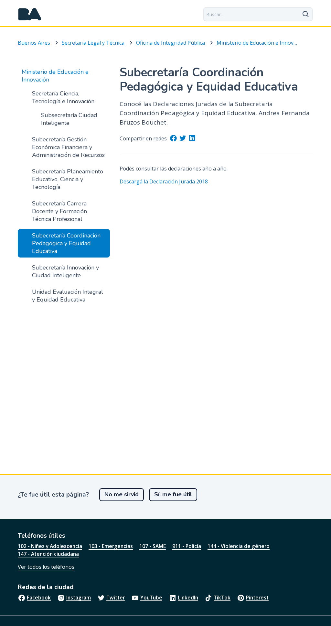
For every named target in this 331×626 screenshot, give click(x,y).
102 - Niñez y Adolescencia (50, 546)
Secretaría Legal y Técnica (93, 42)
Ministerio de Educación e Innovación (258, 42)
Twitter (115, 597)
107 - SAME (152, 546)
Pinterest (257, 597)
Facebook (39, 597)
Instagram (78, 597)
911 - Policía (186, 546)
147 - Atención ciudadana (48, 553)
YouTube (151, 597)
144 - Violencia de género (239, 546)
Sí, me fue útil (173, 494)
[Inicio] (29, 14)
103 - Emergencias (111, 546)
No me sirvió (121, 494)
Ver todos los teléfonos (46, 566)
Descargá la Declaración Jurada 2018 (164, 181)
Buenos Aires (34, 42)
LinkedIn (188, 597)
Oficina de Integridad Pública (170, 42)
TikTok (222, 597)
